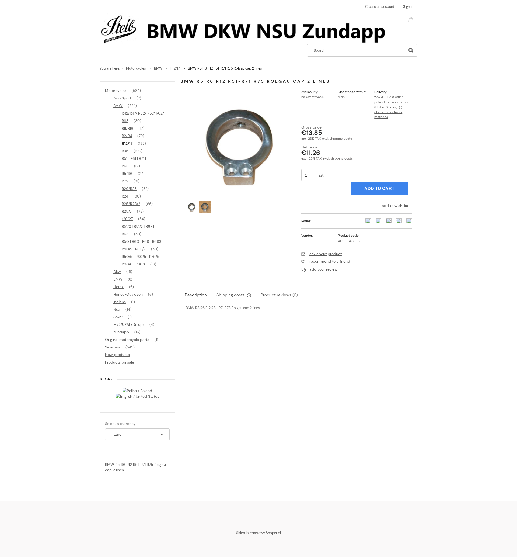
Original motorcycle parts (127, 339)
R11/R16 (127, 128)
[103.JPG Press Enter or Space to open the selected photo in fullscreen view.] (241, 142)
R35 (125, 150)
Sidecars (112, 347)
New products (117, 354)
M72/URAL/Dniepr (128, 324)
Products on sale (119, 362)
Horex (118, 286)
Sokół (118, 316)
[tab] (196, 295)
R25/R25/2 (131, 203)
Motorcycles (115, 90)
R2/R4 (127, 135)
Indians (119, 301)
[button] (321, 253)
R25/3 (127, 211)
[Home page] (247, 28)
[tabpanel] (298, 312)
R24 (125, 196)
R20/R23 (129, 188)
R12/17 (127, 143)
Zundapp (121, 332)
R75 (125, 181)
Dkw (117, 271)
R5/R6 (127, 173)
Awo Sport (122, 98)
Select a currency (120, 423)
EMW (118, 279)
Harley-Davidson (128, 294)
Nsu (116, 309)
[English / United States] (137, 396)
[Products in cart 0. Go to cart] (411, 19)
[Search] (411, 50)
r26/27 (127, 218)
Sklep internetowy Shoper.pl (258, 533)
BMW (118, 105)
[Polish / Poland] (137, 390)
